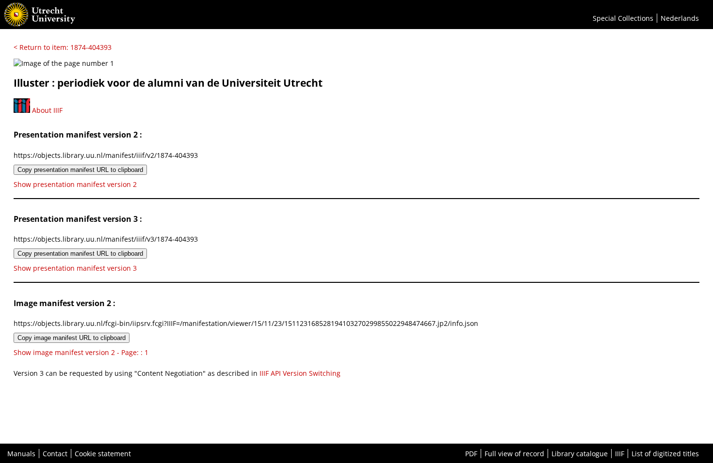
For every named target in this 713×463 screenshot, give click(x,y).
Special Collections (623, 18)
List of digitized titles (665, 453)
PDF (471, 453)
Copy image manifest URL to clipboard (71, 337)
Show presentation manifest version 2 (75, 184)
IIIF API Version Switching (299, 373)
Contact (55, 453)
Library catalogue (579, 453)
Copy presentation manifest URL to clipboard (80, 169)
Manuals (21, 453)
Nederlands (680, 18)
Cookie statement (103, 453)
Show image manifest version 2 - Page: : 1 (81, 352)
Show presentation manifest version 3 (75, 268)
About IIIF (46, 110)
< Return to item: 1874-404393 (63, 47)
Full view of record (514, 453)
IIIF (619, 453)
